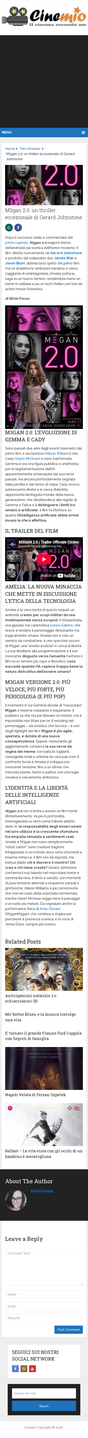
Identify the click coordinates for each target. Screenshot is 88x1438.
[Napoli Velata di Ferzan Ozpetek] (44, 1068)
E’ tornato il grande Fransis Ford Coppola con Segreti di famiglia (43, 1036)
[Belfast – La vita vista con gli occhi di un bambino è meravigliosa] (44, 1124)
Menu (7, 132)
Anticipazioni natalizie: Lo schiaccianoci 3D (30, 998)
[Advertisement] (44, 81)
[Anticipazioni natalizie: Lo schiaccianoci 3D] (44, 969)
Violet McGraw (27, 459)
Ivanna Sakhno (61, 625)
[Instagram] (24, 1368)
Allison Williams (57, 453)
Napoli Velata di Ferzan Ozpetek (35, 1094)
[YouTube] (32, 1368)
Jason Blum (15, 263)
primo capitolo (16, 243)
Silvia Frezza (42, 1191)
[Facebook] (15, 1368)
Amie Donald (50, 909)
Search (44, 1406)
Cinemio (30, 1427)
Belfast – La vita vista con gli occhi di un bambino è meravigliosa (44, 1153)
